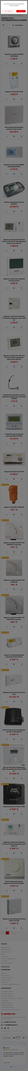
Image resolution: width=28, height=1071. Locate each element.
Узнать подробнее (8, 11)
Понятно (21, 11)
